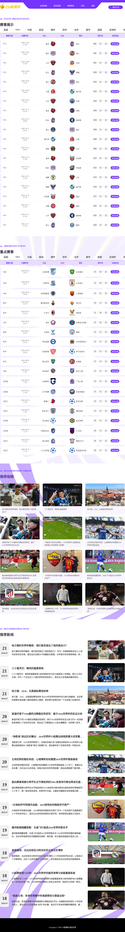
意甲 (88, 30)
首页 (31, 6)
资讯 (82, 6)
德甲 (53, 30)
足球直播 (43, 6)
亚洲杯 (112, 30)
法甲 (76, 30)
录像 (93, 6)
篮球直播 (57, 6)
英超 (6, 30)
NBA (17, 29)
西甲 (64, 30)
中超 (29, 30)
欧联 (100, 30)
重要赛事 (70, 6)
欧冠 (41, 30)
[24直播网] (10, 8)
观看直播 (115, 44)
